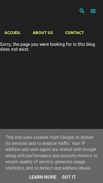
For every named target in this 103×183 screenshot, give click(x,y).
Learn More (42, 177)
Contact (74, 32)
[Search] (82, 11)
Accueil (12, 32)
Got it (69, 177)
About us (43, 32)
